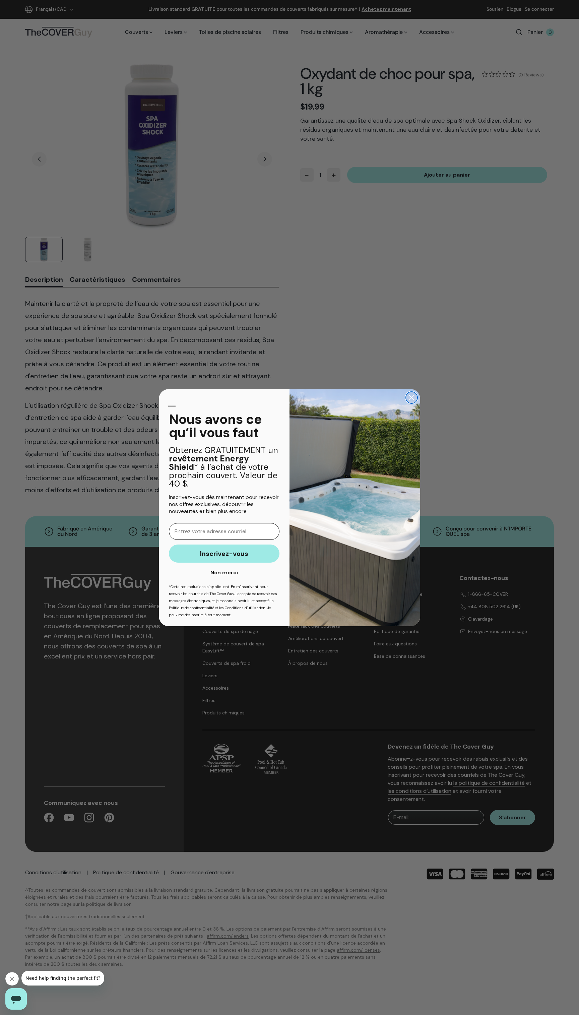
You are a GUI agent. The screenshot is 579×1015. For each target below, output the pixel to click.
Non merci (224, 572)
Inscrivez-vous (224, 553)
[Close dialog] (411, 397)
